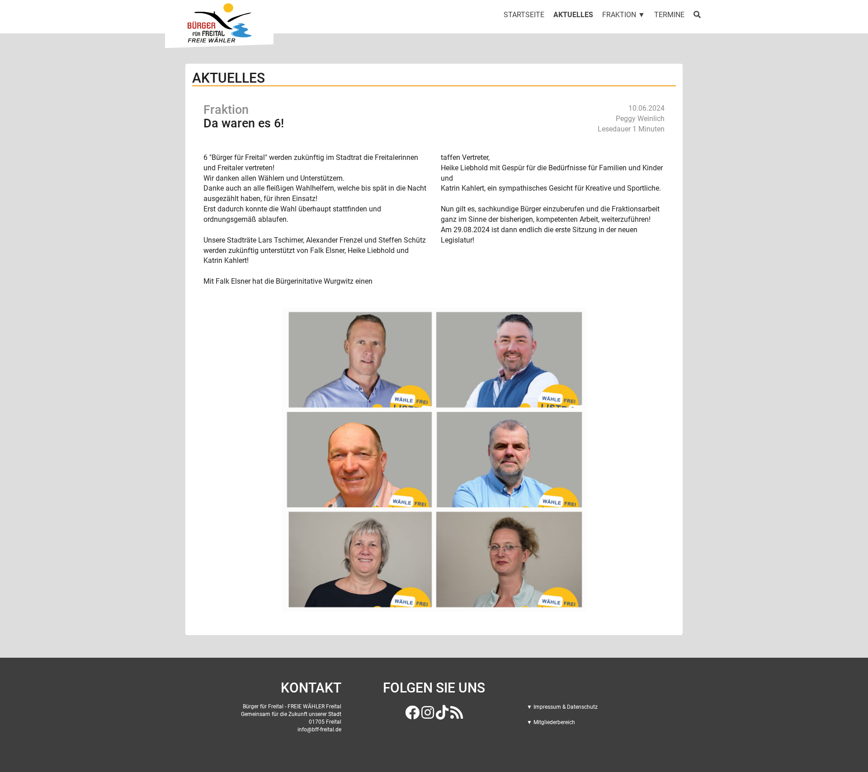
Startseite (524, 14)
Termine (669, 14)
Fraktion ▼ (623, 14)
